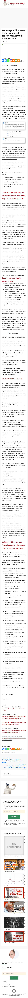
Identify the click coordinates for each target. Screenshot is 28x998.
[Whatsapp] (8, 60)
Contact (5, 983)
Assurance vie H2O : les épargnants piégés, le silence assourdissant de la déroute (12, 760)
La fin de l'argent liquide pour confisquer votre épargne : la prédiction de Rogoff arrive (14, 767)
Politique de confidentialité (9, 986)
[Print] (13, 60)
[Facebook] (3, 60)
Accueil (4, 981)
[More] (18, 60)
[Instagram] (11, 60)
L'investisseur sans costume (9, 752)
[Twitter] (6, 60)
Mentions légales (7, 984)
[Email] (16, 60)
